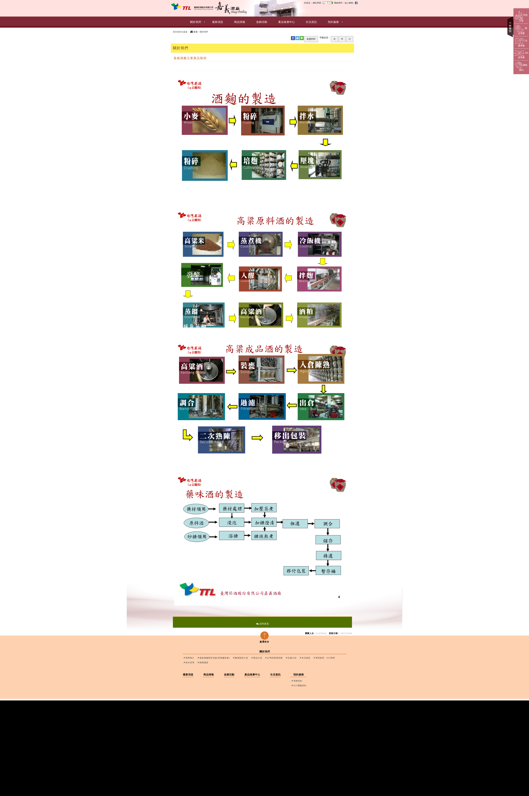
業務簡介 (190, 658)
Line (302, 38)
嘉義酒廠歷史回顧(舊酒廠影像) (214, 658)
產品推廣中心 (286, 22)
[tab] (264, 636)
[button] (264, 22)
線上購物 (349, 3)
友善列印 (311, 39)
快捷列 (510, 27)
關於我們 (195, 22)
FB (293, 38)
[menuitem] (196, 22)
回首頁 (307, 3)
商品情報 (239, 22)
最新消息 (217, 22)
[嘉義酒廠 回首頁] (192, 6)
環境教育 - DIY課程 (325, 658)
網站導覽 (317, 3)
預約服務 (333, 22)
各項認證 (306, 658)
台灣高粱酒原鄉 (275, 658)
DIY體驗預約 (299, 685)
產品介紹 (257, 658)
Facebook (356, 3)
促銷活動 (261, 22)
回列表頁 (264, 624)
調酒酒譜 (203, 662)
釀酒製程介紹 (241, 658)
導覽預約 (297, 681)
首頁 (195, 32)
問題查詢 (328, 3)
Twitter (297, 38)
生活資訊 (311, 22)
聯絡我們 (338, 3)
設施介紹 (292, 658)
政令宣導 (190, 662)
